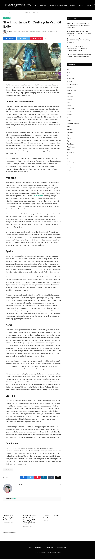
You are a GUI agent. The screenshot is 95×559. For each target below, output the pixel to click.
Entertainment (62, 5)
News (36, 5)
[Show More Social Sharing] (45, 38)
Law (68, 126)
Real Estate (70, 144)
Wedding (69, 171)
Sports (69, 159)
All (68, 69)
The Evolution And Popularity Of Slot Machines (10, 518)
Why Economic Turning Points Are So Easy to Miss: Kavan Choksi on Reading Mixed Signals (78, 25)
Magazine (52, 5)
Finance (69, 99)
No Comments (53, 31)
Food (68, 102)
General (69, 114)
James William (13, 31)
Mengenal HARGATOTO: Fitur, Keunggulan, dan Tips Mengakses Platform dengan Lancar (77, 48)
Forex (69, 105)
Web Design (70, 168)
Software (70, 156)
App (68, 72)
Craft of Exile (8, 469)
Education (70, 87)
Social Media (71, 153)
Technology (72, 5)
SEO (68, 150)
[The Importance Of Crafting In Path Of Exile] (32, 62)
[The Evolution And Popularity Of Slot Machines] (12, 508)
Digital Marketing (72, 84)
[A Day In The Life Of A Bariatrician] (52, 508)
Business (43, 5)
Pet (68, 141)
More (80, 5)
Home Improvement (73, 123)
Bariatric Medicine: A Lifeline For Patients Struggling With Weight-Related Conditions (30, 520)
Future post (70, 108)
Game (69, 111)
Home (31, 547)
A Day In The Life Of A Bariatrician (51, 517)
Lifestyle (70, 129)
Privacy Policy (60, 547)
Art (68, 75)
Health (69, 120)
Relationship (71, 147)
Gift (68, 117)
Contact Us (48, 547)
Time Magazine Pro (55, 552)
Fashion (69, 93)
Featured (7, 17)
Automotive (70, 78)
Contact (88, 5)
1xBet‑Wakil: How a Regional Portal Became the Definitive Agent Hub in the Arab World (79, 33)
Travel (69, 165)
